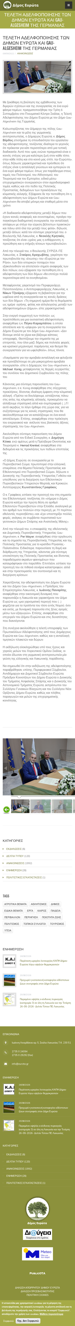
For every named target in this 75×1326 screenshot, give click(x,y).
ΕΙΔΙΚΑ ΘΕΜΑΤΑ (13, 910)
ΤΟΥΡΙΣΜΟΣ (57, 923)
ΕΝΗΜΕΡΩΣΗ (13, 870)
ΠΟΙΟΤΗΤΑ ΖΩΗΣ (51, 917)
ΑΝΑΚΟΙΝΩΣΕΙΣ (25, 53)
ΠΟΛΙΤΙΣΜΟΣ (11, 923)
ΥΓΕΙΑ (7, 930)
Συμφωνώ (8, 1320)
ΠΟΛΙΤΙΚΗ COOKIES (38, 1294)
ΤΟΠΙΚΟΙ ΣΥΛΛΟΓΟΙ (34, 923)
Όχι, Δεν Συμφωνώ (28, 1320)
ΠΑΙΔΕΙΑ (55, 910)
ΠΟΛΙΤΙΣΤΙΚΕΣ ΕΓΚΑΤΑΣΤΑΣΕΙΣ (24, 877)
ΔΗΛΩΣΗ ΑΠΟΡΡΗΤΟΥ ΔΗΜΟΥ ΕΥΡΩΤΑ (37, 1287)
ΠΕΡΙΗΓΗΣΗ (31, 917)
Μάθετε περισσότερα (51, 1313)
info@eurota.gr (20, 1063)
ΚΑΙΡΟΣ (42, 910)
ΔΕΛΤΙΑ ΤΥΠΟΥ (15, 856)
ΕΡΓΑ (30, 910)
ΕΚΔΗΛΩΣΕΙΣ (14, 848)
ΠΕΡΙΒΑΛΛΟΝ (12, 917)
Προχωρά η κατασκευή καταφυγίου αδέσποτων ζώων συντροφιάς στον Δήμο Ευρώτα (44, 981)
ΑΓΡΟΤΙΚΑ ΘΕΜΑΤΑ (15, 904)
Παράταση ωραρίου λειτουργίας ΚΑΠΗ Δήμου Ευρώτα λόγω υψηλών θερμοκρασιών (43, 962)
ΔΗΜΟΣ (55, 904)
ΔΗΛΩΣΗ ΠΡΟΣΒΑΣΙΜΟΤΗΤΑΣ (37, 1291)
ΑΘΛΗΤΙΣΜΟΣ (39, 904)
